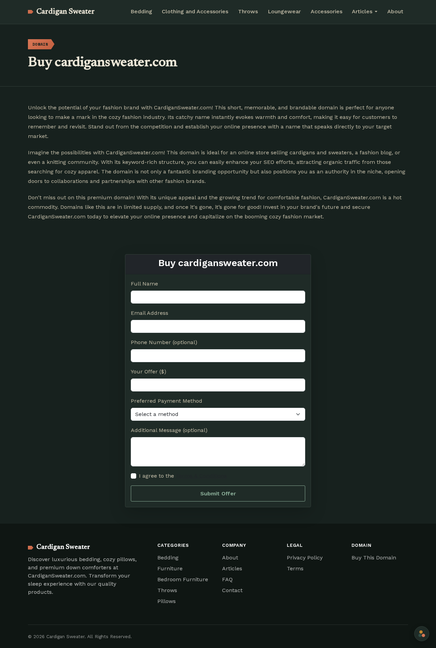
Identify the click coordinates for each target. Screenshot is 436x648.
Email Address (149, 313)
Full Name (144, 283)
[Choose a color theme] (421, 633)
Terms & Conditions (201, 476)
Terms (295, 568)
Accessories (326, 11)
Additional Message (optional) (169, 430)
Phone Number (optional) (164, 342)
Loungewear (284, 11)
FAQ (227, 579)
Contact (232, 590)
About (395, 11)
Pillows (166, 601)
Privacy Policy (305, 557)
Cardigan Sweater (65, 12)
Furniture (170, 568)
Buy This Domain (374, 557)
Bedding (141, 11)
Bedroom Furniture (182, 579)
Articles (232, 568)
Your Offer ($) (148, 371)
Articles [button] (362, 11)
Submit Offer (218, 493)
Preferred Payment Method (166, 401)
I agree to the (183, 476)
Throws (248, 11)
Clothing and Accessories (195, 11)
